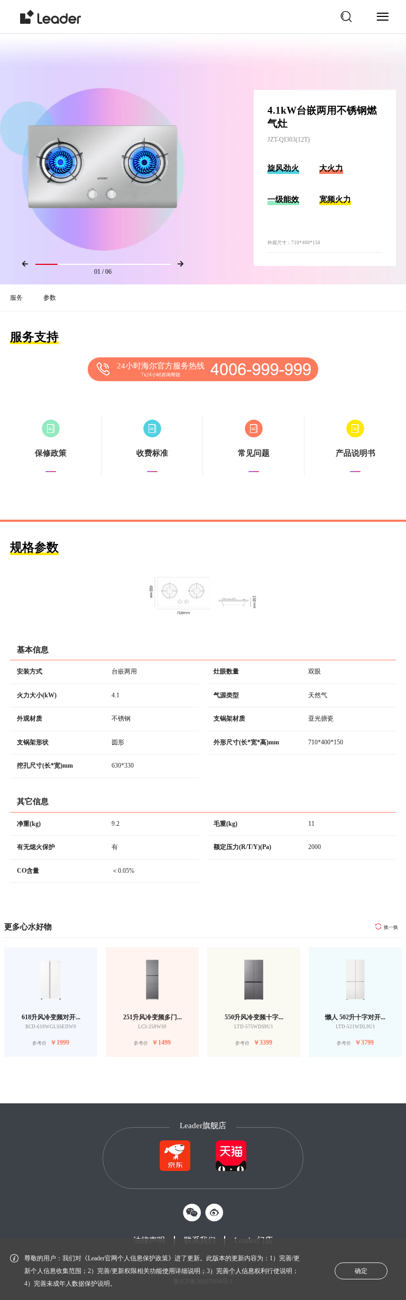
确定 (361, 1271)
